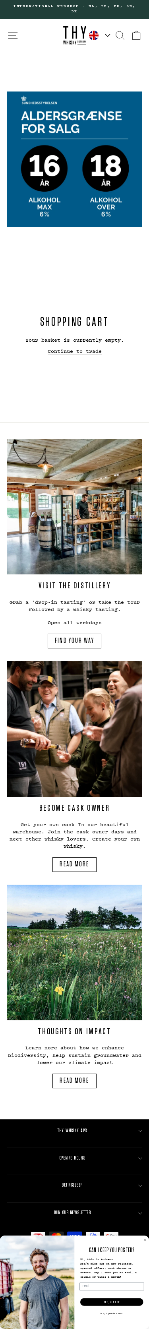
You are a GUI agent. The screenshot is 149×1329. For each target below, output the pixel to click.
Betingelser (72, 1185)
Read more (74, 864)
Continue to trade (75, 350)
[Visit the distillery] (74, 506)
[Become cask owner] (74, 729)
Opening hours (72, 1158)
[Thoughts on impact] (74, 952)
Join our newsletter (72, 1212)
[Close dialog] (145, 1240)
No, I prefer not (112, 1313)
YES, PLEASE (112, 1302)
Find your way (74, 640)
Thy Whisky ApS (72, 1130)
